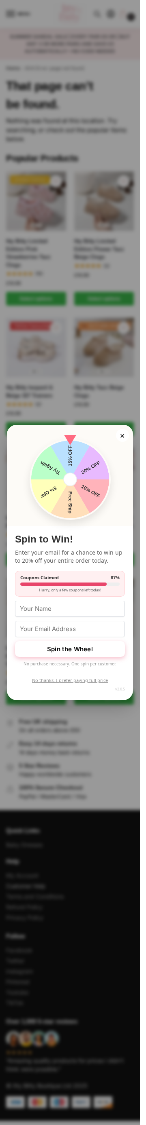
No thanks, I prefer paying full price (70, 680)
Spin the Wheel (70, 649)
